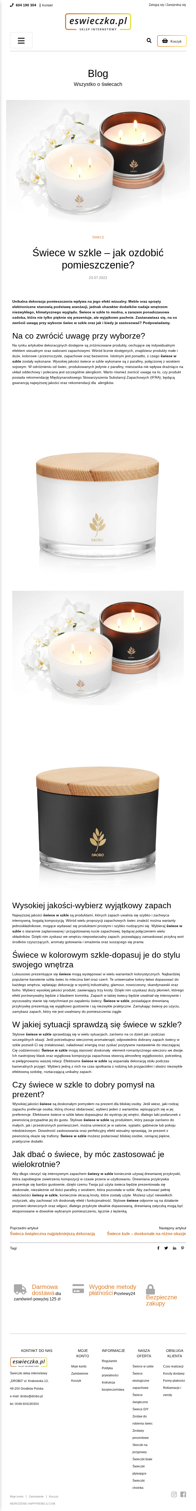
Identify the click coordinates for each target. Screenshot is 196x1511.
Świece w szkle (143, 1366)
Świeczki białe (142, 1459)
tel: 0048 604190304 (24, 1404)
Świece (98, 237)
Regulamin (109, 1361)
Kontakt (47, 5)
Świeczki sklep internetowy (28, 1373)
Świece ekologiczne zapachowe (140, 1381)
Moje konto (79, 1366)
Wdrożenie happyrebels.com (32, 1503)
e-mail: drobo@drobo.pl (26, 1396)
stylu (171, 954)
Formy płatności (174, 1380)
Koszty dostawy (174, 1373)
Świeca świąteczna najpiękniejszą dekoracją (52, 1234)
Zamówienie (79, 1373)
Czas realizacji (173, 1366)
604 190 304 (25, 5)
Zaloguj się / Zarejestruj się (167, 5)
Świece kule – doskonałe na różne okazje (146, 1234)
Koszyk (76, 1380)
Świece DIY (140, 1409)
